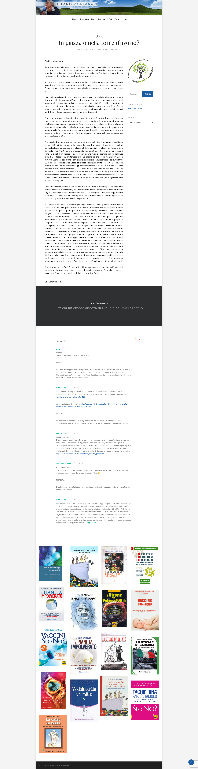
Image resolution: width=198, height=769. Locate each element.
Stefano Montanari (86, 49)
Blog (93, 19)
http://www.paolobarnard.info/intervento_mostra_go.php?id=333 (81, 453)
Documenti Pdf (105, 19)
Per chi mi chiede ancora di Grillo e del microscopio (99, 306)
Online (135, 108)
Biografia (84, 19)
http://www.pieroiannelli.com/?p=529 (70, 397)
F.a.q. (116, 19)
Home (75, 19)
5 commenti (115, 49)
